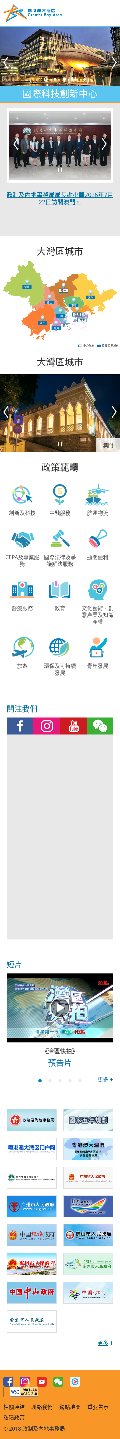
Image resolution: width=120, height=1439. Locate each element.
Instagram (46, 726)
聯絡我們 (42, 1407)
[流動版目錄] (108, 13)
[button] (6, 64)
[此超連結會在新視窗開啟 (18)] (32, 1321)
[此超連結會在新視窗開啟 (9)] (88, 1178)
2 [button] (55, 79)
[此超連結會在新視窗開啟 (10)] (32, 1206)
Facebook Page (20, 726)
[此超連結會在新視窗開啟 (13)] (88, 1235)
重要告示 (98, 1407)
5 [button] (80, 1080)
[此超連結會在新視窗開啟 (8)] (32, 1178)
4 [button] (70, 1080)
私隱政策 (14, 1417)
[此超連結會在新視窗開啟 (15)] (88, 1264)
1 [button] (45, 79)
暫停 (74, 79)
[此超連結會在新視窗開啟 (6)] (32, 1149)
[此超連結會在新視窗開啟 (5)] (88, 1120)
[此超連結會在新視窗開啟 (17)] (88, 1293)
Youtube (73, 726)
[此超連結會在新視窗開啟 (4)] (32, 1120)
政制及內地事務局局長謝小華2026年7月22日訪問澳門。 (60, 198)
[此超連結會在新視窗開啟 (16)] (32, 1293)
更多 (103, 1079)
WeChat (100, 726)
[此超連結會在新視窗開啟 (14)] (32, 1264)
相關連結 (14, 1407)
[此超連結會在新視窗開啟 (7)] (88, 1149)
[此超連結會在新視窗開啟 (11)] (88, 1206)
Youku (75, 1382)
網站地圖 (70, 1407)
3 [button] (64, 79)
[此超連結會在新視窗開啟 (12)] (32, 1235)
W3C (24, 1392)
